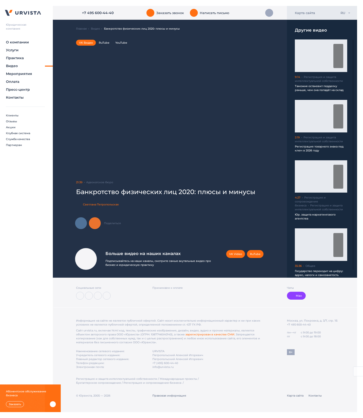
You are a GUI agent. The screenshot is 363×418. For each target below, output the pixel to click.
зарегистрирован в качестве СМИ (209, 334)
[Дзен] (89, 296)
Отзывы (11, 121)
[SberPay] (172, 295)
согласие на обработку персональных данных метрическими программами (190, 407)
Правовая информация (169, 395)
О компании (17, 42)
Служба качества (18, 139)
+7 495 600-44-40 (299, 324)
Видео (12, 66)
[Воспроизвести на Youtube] (338, 64)
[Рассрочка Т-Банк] (181, 295)
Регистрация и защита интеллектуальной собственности (116, 379)
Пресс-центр (18, 89)
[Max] (107, 296)
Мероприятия (19, 74)
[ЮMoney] (163, 295)
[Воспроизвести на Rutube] (338, 48)
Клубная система (18, 133)
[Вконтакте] (80, 296)
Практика (15, 58)
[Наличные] (188, 296)
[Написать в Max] (269, 13)
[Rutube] (98, 296)
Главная (81, 28)
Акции (11, 127)
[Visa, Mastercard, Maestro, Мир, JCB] (155, 296)
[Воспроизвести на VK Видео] (338, 56)
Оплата (12, 81)
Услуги (12, 50)
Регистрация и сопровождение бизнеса (152, 382)
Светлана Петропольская (101, 204)
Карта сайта (305, 13)
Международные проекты (178, 379)
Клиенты (12, 115)
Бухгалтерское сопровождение (98, 382)
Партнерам (14, 145)
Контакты (15, 97)
